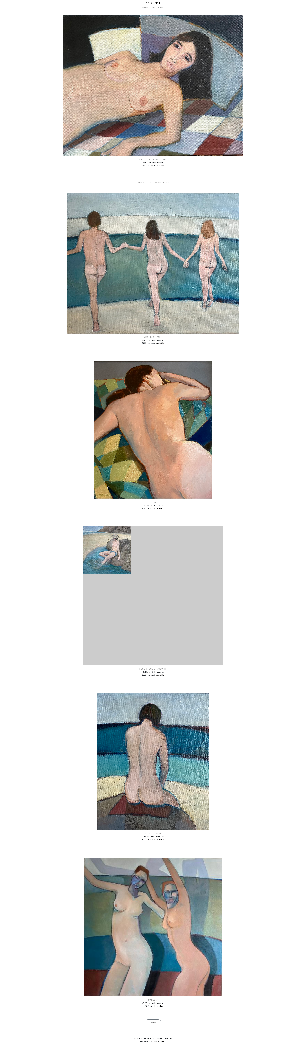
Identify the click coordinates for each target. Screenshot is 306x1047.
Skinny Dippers (153, 337)
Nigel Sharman (153, 3)
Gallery (153, 7)
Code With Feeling (160, 1041)
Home (145, 7)
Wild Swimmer (153, 833)
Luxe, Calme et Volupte (153, 669)
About (161, 7)
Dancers (153, 1000)
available (160, 165)
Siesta (153, 502)
